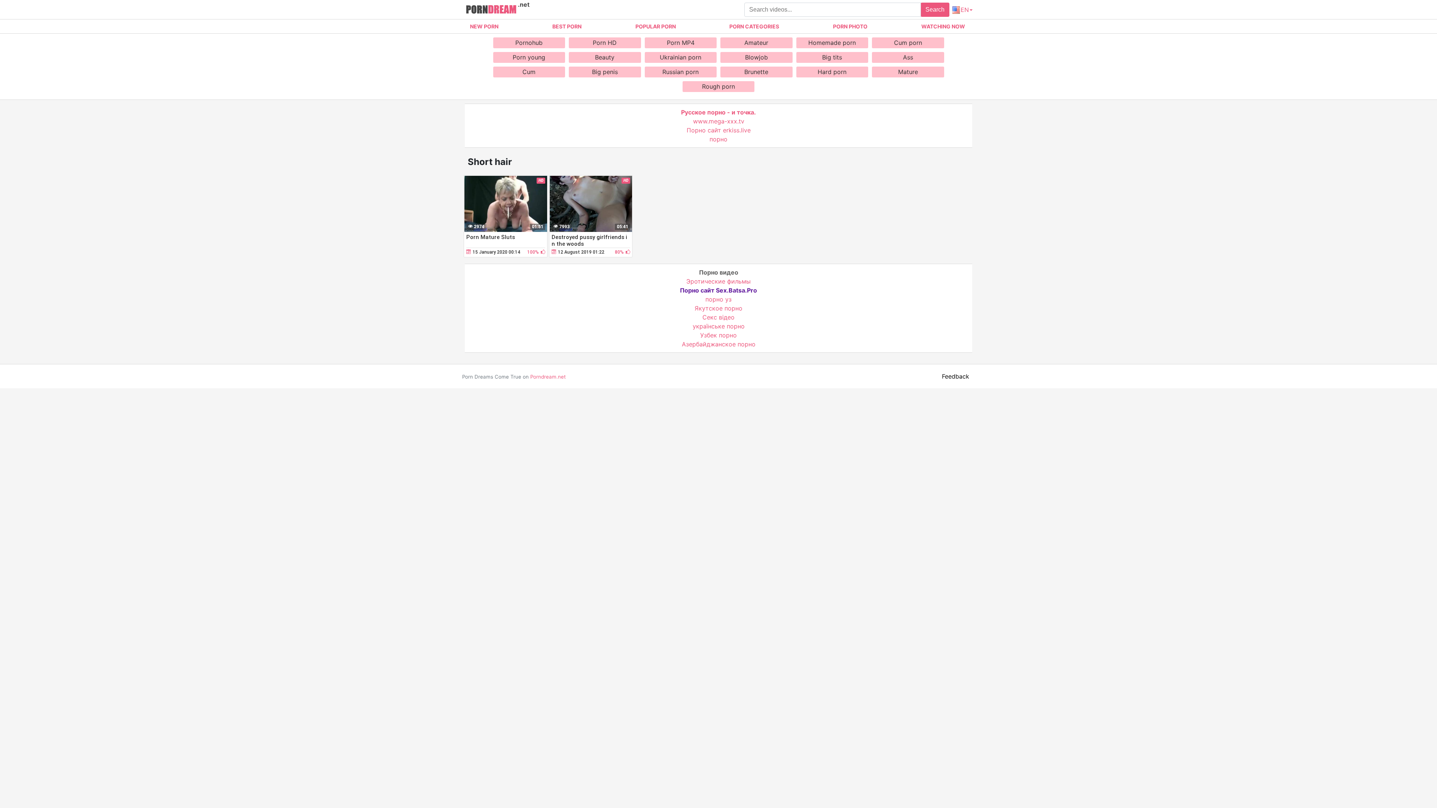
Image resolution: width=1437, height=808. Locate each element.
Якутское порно (718, 308)
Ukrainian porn (680, 57)
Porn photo (850, 26)
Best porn (567, 26)
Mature (908, 72)
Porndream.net (548, 377)
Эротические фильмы (718, 281)
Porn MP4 (681, 42)
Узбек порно (718, 335)
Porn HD (605, 42)
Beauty (604, 57)
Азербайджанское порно (719, 344)
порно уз (718, 299)
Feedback (955, 376)
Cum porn (908, 42)
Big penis (605, 72)
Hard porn (832, 72)
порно (718, 139)
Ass (908, 57)
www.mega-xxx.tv (718, 121)
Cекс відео (718, 317)
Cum (529, 72)
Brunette (756, 72)
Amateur (756, 42)
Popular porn (655, 26)
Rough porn (718, 86)
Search (935, 9)
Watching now (943, 26)
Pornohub (529, 42)
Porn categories (754, 26)
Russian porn (680, 72)
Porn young (529, 57)
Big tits (832, 57)
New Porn (484, 26)
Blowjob (756, 57)
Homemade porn (832, 42)
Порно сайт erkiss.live (719, 130)
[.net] (491, 10)
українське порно (719, 326)
